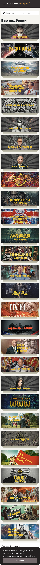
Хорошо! (20, 561)
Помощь (5, 546)
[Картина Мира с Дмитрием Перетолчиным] (18, 4)
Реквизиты (15, 546)
